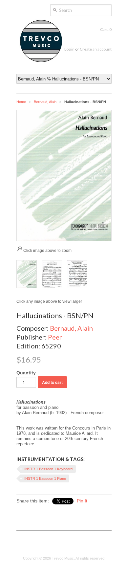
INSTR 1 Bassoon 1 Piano (45, 478)
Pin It (82, 500)
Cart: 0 (106, 29)
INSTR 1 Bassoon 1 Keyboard (48, 469)
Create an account (96, 49)
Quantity (26, 372)
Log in (69, 49)
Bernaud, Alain (45, 102)
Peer (55, 337)
